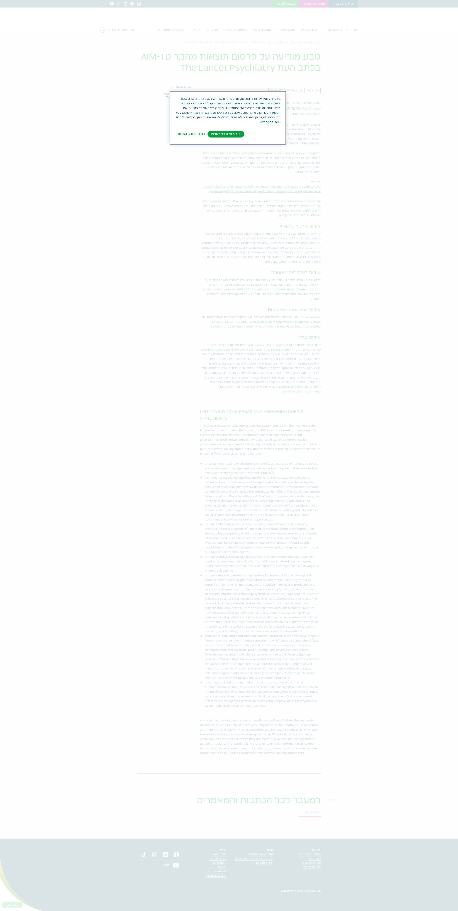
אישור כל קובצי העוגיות (225, 134)
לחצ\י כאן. (266, 122)
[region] (228, 117)
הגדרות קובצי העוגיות (191, 133)
